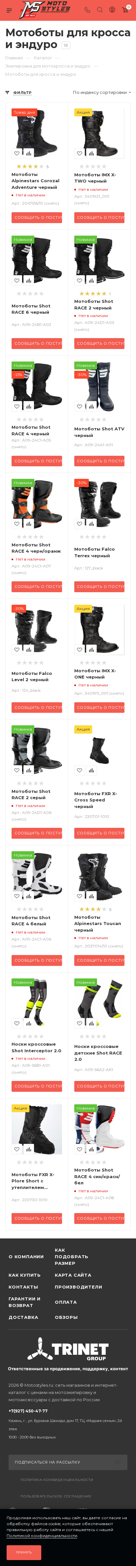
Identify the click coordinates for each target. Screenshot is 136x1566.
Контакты (23, 1287)
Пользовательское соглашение (56, 1496)
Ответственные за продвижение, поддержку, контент (68, 1368)
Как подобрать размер (71, 1256)
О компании (26, 1256)
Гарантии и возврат (25, 1302)
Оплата (66, 1302)
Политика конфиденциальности (56, 1480)
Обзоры (66, 1317)
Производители (78, 1287)
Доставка (23, 1317)
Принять (24, 1552)
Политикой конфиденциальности (42, 1535)
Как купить (25, 1275)
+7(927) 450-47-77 (65, 1423)
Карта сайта (73, 1275)
